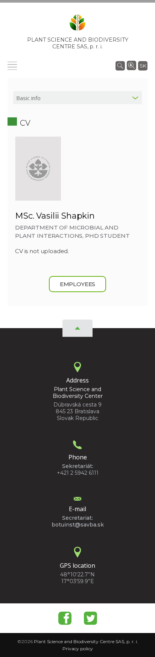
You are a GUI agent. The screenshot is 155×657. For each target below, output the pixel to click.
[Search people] (131, 65)
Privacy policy (77, 648)
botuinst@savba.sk (78, 524)
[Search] (120, 65)
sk (143, 66)
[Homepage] (77, 24)
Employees (78, 284)
